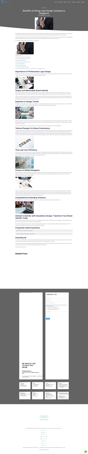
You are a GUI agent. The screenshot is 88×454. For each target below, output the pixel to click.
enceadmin (41, 15)
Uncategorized (22, 260)
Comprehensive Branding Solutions (22, 66)
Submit (48, 318)
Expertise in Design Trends (21, 60)
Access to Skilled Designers (21, 65)
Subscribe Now (44, 416)
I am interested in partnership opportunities (52, 309)
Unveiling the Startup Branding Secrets (24, 258)
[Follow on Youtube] (41, 412)
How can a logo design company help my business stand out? (25, 233)
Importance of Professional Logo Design (23, 57)
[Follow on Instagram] (48, 412)
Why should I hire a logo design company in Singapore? (24, 230)
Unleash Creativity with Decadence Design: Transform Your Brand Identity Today (30, 68)
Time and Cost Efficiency (20, 63)
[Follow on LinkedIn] (45, 412)
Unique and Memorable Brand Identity (23, 58)
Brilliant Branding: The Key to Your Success (25, 278)
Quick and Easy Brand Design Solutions (24, 268)
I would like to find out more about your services (53, 308)
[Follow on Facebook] (43, 412)
